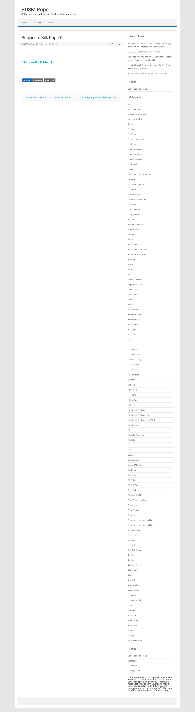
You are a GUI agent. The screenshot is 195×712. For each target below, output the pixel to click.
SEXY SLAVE (133, 485)
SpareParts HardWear (137, 500)
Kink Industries (134, 325)
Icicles (130, 305)
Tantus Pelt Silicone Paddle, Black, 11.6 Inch (147, 73)
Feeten (131, 234)
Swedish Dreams (135, 550)
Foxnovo (131, 259)
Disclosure (132, 666)
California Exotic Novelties (139, 174)
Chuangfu (132, 189)
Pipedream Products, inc (138, 415)
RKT (130, 445)
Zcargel (131, 635)
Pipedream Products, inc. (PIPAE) (142, 420)
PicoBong (132, 395)
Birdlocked (132, 144)
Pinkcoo (131, 405)
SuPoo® (131, 545)
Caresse (131, 179)
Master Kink (133, 350)
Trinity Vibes (133, 590)
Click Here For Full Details (38, 62)
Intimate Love (134, 320)
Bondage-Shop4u (135, 154)
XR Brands (132, 625)
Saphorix (27, 80)
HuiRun (131, 300)
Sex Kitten (132, 470)
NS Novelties (133, 375)
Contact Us (132, 661)
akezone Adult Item (136, 119)
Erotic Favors (133, 229)
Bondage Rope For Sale (138, 89)
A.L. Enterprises (134, 109)
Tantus (131, 560)
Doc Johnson (134, 209)
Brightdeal (132, 164)
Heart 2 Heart (133, 289)
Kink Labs (132, 330)
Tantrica (131, 555)
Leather (37, 23)
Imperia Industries (136, 315)
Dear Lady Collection (137, 199)
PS (129, 430)
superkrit (131, 540)
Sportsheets (133, 515)
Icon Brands (133, 310)
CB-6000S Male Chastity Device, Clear (144, 52)
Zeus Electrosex (135, 640)
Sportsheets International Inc (140, 520)
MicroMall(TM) (134, 360)
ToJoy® (131, 580)
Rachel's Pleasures (136, 435)
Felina (130, 239)
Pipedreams (133, 425)
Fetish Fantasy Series (137, 249)
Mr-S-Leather (133, 365)
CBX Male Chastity (136, 184)
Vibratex (131, 610)
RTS (129, 450)
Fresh (130, 264)
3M (129, 104)
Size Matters (133, 490)
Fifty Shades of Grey (136, 254)
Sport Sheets (133, 510)
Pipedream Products (137, 410)
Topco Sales (133, 585)
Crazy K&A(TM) (134, 194)
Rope (51, 23)
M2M (130, 345)
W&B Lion (132, 615)
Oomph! (131, 380)
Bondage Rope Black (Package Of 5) (100, 97)
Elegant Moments (135, 224)
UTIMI (130, 605)
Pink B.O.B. (132, 400)
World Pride (133, 620)
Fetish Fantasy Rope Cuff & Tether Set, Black (47, 97)
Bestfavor (132, 134)
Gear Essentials (134, 279)
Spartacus (132, 505)
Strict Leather (133, 535)
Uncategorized (134, 600)
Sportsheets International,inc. (140, 525)
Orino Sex (132, 385)
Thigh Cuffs (133, 570)
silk (52, 80)
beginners (37, 80)
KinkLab (131, 334)
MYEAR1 (131, 370)
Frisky (130, 269)
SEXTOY (131, 480)
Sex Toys (132, 475)
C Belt (130, 169)
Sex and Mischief (135, 465)
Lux (129, 340)
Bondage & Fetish (136, 149)
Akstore (131, 124)
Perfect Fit (132, 390)
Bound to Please (135, 159)
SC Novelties (133, 460)
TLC (129, 575)
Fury (129, 274)
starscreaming (134, 530)
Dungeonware (134, 214)
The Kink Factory (135, 565)
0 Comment (115, 44)
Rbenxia (131, 440)
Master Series (134, 355)
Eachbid (131, 219)
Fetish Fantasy (134, 244)
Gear (23, 23)
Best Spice (132, 129)
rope (47, 80)
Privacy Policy (134, 671)
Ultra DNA (132, 595)
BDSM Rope (35, 9)
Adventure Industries (137, 114)
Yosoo (131, 630)
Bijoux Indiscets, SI (136, 139)
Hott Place (132, 294)
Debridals (132, 204)
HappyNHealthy (135, 284)
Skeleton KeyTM (135, 495)
